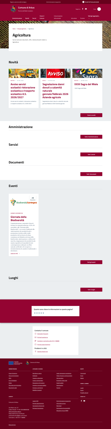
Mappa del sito (12, 425)
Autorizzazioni (59, 385)
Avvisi (44, 80)
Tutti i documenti (91, 174)
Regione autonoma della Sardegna (18, 2)
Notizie (13, 80)
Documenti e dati (13, 388)
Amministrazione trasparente (53, 2)
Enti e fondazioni (13, 380)
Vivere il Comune (42, 17)
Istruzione (74, 18)
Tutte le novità (91, 115)
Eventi (81, 390)
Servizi (34, 18)
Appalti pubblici (59, 383)
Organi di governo (13, 373)
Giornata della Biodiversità (18, 218)
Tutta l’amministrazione (91, 137)
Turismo (82, 18)
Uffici (10, 378)
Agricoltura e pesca (37, 373)
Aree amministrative (14, 376)
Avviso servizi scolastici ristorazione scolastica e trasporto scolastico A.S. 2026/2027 (23, 91)
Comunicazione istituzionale (58, 17)
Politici (10, 383)
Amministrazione (17, 18)
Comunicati (83, 373)
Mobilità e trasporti (37, 390)
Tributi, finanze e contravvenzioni (64, 376)
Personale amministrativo (15, 385)
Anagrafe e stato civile (61, 380)
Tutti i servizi (91, 154)
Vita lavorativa (59, 378)
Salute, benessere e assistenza (63, 373)
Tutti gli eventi (91, 262)
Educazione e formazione (38, 383)
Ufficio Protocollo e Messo (15, 412)
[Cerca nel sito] (99, 9)
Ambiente (35, 376)
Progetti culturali (84, 393)
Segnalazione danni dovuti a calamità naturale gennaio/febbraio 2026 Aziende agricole (55, 91)
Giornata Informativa (17, 213)
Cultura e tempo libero (38, 380)
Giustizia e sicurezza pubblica (39, 385)
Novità (27, 18)
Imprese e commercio (38, 388)
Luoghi (82, 388)
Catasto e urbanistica (38, 378)
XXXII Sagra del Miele (86, 84)
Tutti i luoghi (91, 290)
